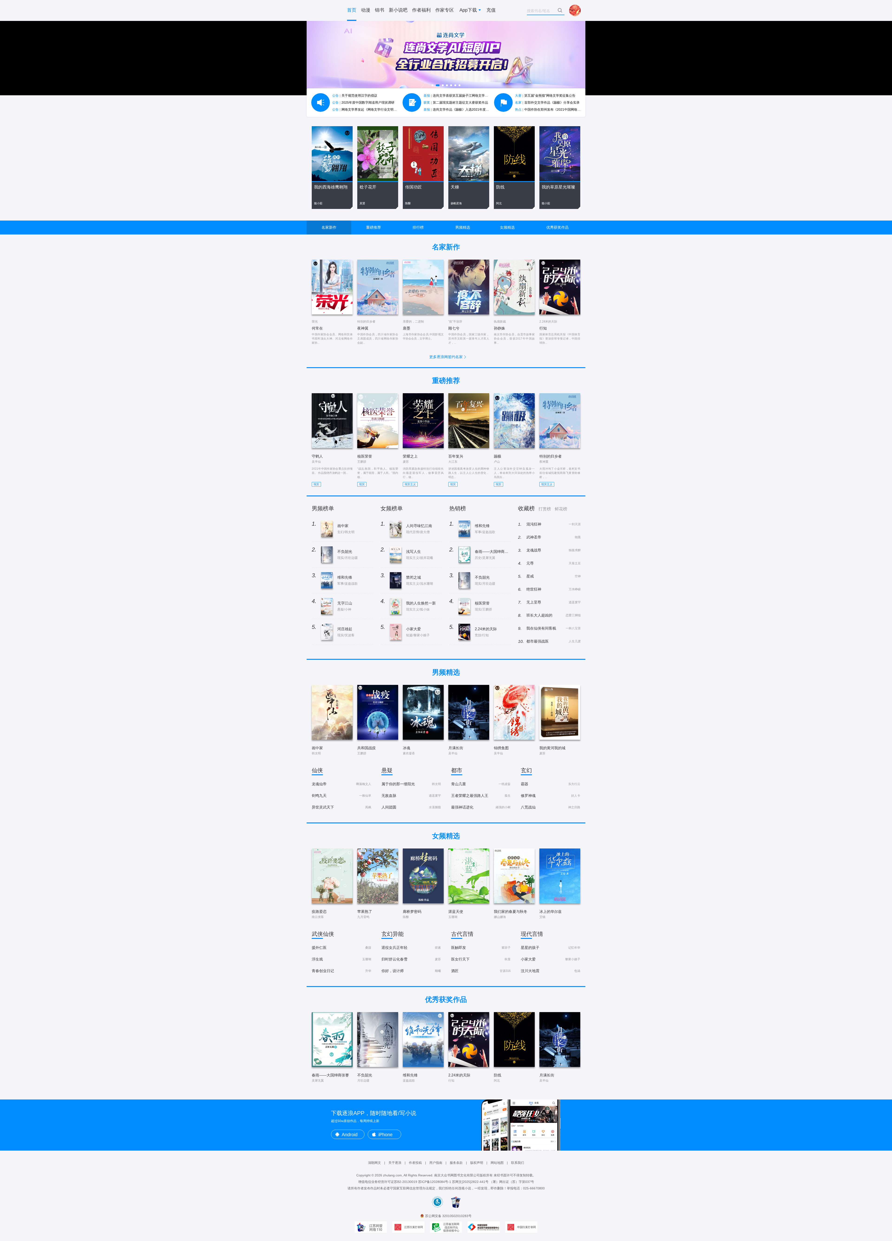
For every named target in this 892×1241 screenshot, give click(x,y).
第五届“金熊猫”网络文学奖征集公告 (545, 95)
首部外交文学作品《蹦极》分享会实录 (547, 102)
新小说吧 (398, 10)
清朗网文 (374, 1163)
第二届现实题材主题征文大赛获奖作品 (455, 102)
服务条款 (456, 1163)
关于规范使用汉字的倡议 (354, 95)
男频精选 (462, 227)
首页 (351, 10)
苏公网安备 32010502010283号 (448, 1216)
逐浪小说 (325, 10)
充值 (491, 10)
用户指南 (435, 1163)
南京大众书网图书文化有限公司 (457, 1175)
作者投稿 (415, 1163)
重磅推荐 (373, 227)
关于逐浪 (394, 1163)
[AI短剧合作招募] (446, 58)
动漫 (365, 10)
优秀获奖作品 (557, 227)
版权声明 (476, 1163)
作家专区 (444, 10)
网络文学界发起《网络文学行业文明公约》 (367, 109)
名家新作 (328, 227)
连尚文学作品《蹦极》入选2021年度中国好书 (461, 109)
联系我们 (517, 1163)
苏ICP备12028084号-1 (434, 1182)
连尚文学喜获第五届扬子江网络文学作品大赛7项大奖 (466, 95)
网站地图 (497, 1163)
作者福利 (421, 10)
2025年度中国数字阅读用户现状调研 (363, 102)
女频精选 (507, 227)
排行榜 (418, 227)
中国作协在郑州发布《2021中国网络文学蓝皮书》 (556, 109)
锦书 (379, 10)
